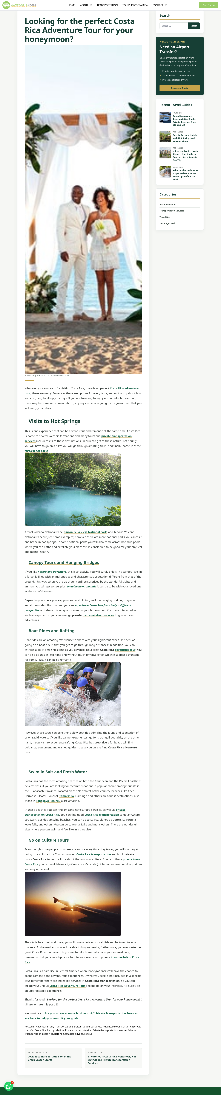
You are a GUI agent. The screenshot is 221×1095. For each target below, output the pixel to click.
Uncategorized (167, 223)
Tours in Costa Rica (135, 5)
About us (86, 5)
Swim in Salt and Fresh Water (58, 772)
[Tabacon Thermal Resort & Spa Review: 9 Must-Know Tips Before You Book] (165, 172)
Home (71, 5)
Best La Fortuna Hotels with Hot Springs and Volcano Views (185, 138)
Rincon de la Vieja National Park (85, 532)
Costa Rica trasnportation (49, 1030)
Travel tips (165, 217)
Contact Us (159, 5)
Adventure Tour (44, 1026)
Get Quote (209, 5)
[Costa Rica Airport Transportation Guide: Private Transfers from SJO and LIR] (165, 117)
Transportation (107, 5)
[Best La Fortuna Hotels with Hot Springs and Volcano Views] (165, 136)
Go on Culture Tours (49, 840)
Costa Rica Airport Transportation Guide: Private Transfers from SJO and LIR (184, 120)
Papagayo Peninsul (48, 801)
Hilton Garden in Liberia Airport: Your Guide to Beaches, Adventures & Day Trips (185, 156)
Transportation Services (67, 1026)
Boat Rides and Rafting (52, 630)
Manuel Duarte (61, 375)
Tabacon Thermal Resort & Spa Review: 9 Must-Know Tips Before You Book (185, 175)
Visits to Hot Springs (54, 421)
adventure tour (125, 650)
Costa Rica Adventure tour (105, 1026)
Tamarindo (66, 796)
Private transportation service (110, 1030)
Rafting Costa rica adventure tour (73, 1033)
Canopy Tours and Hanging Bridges (64, 562)
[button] (8, 1086)
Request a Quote (179, 88)
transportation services (98, 615)
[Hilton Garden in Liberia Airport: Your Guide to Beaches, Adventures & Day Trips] (165, 152)
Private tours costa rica (78, 1030)
